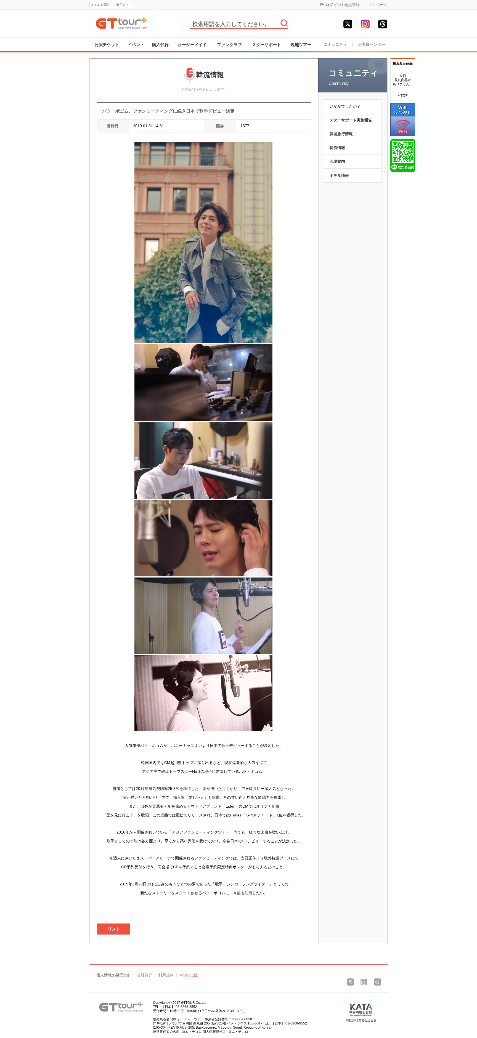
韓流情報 (337, 147)
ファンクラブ (229, 44)
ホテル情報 (339, 175)
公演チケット (106, 44)
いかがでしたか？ (345, 106)
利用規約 (166, 975)
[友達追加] (402, 155)
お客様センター (371, 44)
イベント (136, 44)
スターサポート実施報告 (351, 120)
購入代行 (160, 44)
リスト (114, 929)
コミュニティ (335, 44)
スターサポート (266, 44)
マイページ (378, 4)
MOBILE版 (188, 975)
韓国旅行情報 (341, 134)
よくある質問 (100, 4)
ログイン (333, 4)
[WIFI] (402, 119)
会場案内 (337, 161)
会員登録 (352, 4)
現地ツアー (301, 44)
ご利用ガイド (122, 4)
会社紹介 (144, 975)
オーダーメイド (192, 44)
